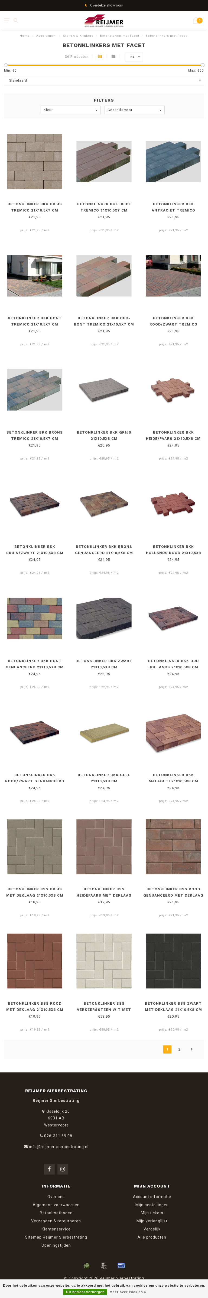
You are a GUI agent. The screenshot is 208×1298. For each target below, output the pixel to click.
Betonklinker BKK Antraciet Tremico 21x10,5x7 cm (173, 210)
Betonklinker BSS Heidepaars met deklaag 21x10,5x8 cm (104, 895)
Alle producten (152, 1237)
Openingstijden (56, 1245)
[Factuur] (104, 1266)
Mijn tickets (152, 1213)
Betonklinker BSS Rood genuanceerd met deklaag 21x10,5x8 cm (173, 895)
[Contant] (86, 1266)
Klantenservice (56, 1229)
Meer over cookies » (128, 1292)
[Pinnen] (121, 1266)
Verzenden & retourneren (56, 1221)
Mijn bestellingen (152, 1205)
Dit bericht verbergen (85, 1292)
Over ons (56, 1197)
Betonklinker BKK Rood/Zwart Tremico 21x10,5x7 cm (173, 324)
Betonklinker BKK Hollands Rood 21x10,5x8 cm (173, 553)
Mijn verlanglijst (151, 1221)
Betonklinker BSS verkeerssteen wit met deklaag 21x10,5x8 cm (104, 1009)
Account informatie (152, 1197)
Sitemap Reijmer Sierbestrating (56, 1237)
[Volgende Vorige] (192, 1049)
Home (25, 36)
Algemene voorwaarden (56, 1205)
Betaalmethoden (56, 1213)
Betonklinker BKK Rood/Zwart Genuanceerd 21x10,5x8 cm (34, 781)
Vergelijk (152, 1229)
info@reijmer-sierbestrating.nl (59, 1147)
